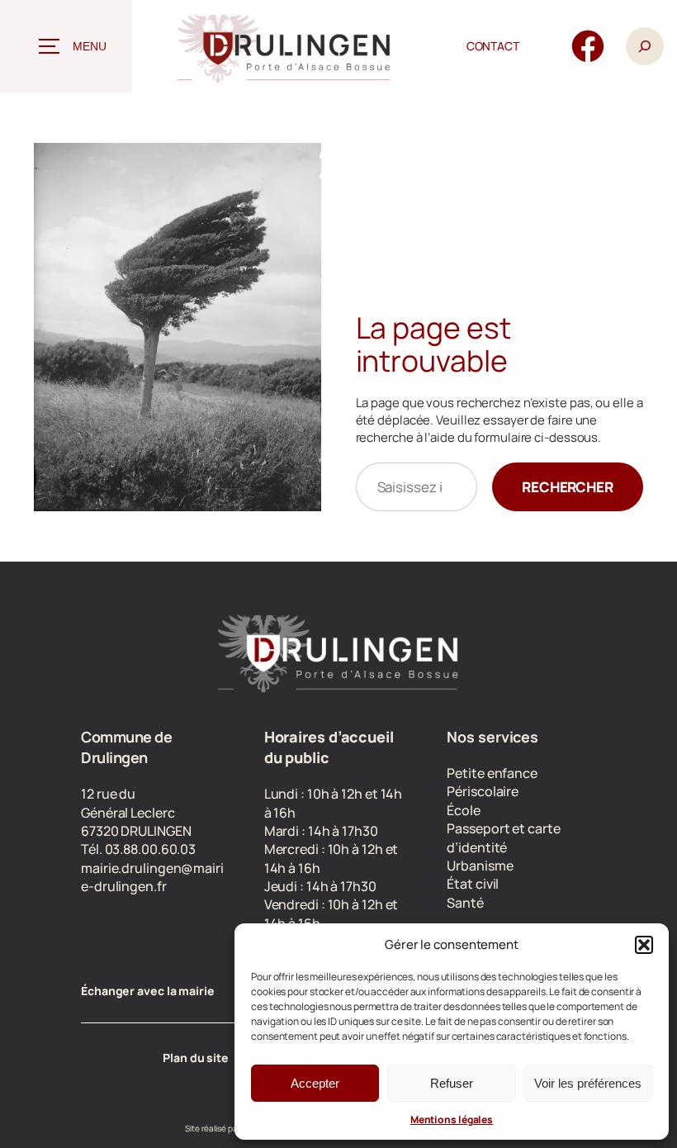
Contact (492, 46)
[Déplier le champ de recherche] (645, 46)
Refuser (451, 1083)
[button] (644, 945)
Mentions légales (451, 1119)
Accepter (315, 1083)
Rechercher (567, 486)
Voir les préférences (587, 1083)
